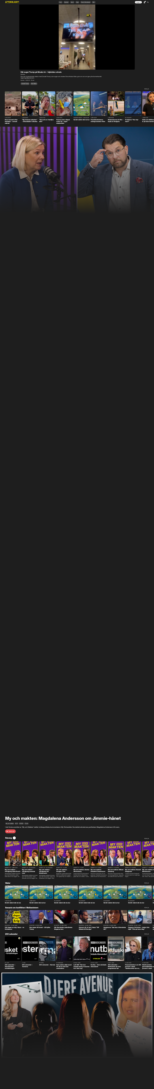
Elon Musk (33, 83)
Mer (94, 2)
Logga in (138, 2)
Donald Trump (25, 83)
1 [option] (14, 838)
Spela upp (11, 831)
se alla (146, 89)
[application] (77, 37)
